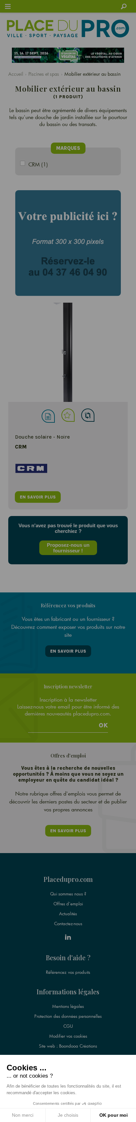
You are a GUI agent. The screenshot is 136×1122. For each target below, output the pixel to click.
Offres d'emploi (68, 904)
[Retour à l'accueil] (68, 28)
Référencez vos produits (68, 972)
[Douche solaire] (68, 352)
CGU (68, 1026)
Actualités (68, 914)
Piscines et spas (43, 74)
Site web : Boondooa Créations (68, 1046)
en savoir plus (38, 497)
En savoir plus (68, 651)
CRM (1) (38, 164)
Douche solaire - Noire (42, 437)
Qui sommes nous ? (68, 894)
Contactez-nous (68, 924)
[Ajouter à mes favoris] (68, 415)
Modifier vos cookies (68, 1036)
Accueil (15, 74)
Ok (103, 725)
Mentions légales (68, 1006)
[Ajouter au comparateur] (87, 415)
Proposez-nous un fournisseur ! (68, 547)
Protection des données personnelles (68, 1016)
